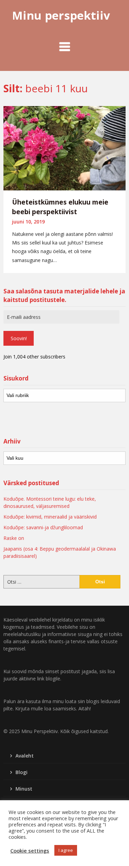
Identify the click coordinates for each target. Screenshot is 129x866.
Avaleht (24, 755)
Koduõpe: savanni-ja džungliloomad (43, 527)
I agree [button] (65, 850)
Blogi (21, 772)
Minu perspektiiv (61, 15)
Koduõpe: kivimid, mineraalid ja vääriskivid (50, 516)
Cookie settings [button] (29, 850)
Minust (23, 788)
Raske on (13, 538)
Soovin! (19, 338)
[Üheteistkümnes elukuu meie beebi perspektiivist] (64, 147)
